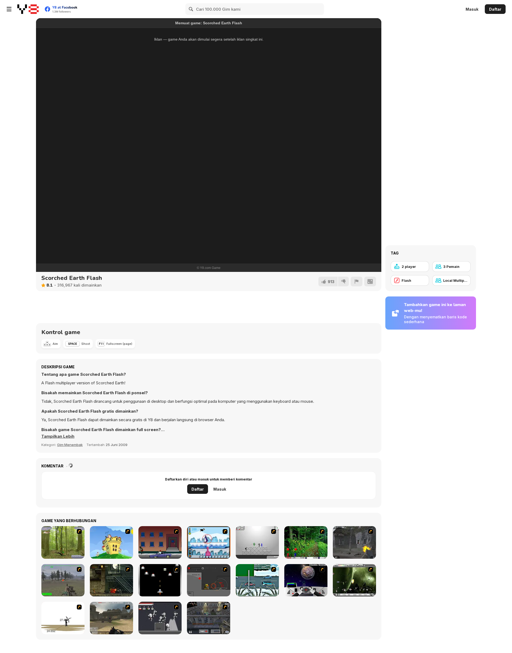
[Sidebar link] (9, 9)
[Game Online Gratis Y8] (28, 9)
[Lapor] (356, 281)
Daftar (495, 9)
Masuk (472, 9)
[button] (57, 436)
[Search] (191, 9)
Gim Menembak (70, 445)
